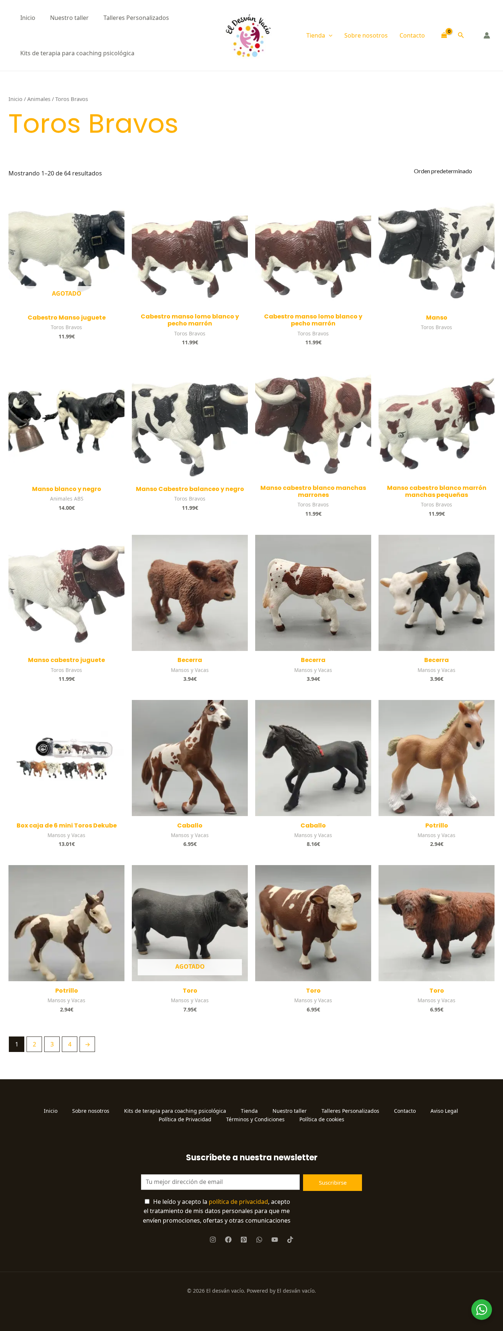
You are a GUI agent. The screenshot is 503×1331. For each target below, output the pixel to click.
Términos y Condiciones (255, 1119)
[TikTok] (290, 1239)
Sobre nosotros (366, 35)
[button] (329, 35)
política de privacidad (238, 1202)
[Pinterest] (243, 1239)
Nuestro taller (69, 18)
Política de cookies (321, 1119)
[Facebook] (228, 1239)
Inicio (27, 18)
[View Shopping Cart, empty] (444, 35)
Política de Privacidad (185, 1119)
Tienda (315, 35)
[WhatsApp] (259, 1239)
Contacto (412, 35)
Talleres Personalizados (136, 18)
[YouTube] (274, 1239)
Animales (38, 98)
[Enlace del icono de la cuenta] (486, 35)
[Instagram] (213, 1239)
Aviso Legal (445, 1110)
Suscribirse (333, 1182)
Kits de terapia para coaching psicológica (77, 53)
